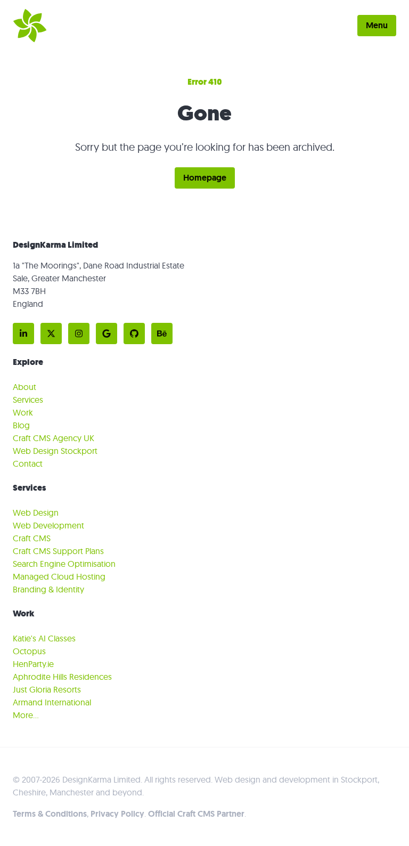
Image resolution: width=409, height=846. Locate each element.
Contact (28, 463)
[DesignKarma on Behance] (162, 333)
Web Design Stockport (55, 450)
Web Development (48, 525)
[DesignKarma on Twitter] (51, 333)
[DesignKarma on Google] (106, 333)
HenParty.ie (33, 663)
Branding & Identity (48, 589)
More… (26, 715)
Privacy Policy (117, 813)
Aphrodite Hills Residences (62, 676)
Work (23, 412)
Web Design (36, 512)
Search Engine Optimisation (64, 563)
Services (28, 399)
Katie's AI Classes (44, 638)
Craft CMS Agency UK (53, 438)
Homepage (204, 177)
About (24, 386)
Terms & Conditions (50, 813)
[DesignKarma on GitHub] (134, 333)
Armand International (52, 702)
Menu (377, 25)
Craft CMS (32, 538)
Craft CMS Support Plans (58, 551)
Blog (21, 425)
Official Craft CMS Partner (196, 813)
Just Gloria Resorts (47, 689)
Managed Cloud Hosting (59, 576)
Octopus (29, 651)
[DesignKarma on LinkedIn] (23, 333)
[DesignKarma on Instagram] (78, 333)
